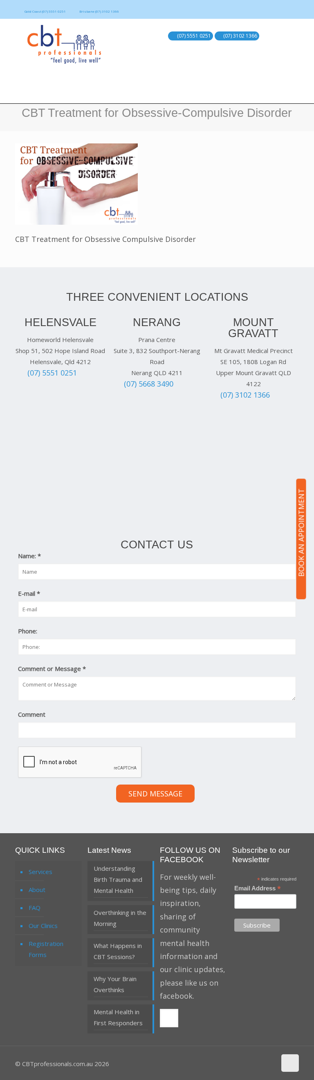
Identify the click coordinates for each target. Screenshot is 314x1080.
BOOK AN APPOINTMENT (301, 532)
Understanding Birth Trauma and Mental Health (118, 879)
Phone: (27, 631)
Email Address (257, 888)
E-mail (29, 593)
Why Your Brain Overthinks (115, 984)
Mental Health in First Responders (118, 1017)
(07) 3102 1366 (240, 36)
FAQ (34, 907)
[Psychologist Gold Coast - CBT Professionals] (64, 44)
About (37, 889)
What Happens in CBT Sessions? (118, 951)
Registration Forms (46, 949)
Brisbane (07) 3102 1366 (99, 11)
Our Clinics (43, 925)
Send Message (155, 793)
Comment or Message (52, 668)
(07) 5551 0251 (194, 36)
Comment (31, 714)
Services (40, 872)
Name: (29, 556)
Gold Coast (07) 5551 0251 (45, 11)
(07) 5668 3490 (148, 384)
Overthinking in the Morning (120, 918)
